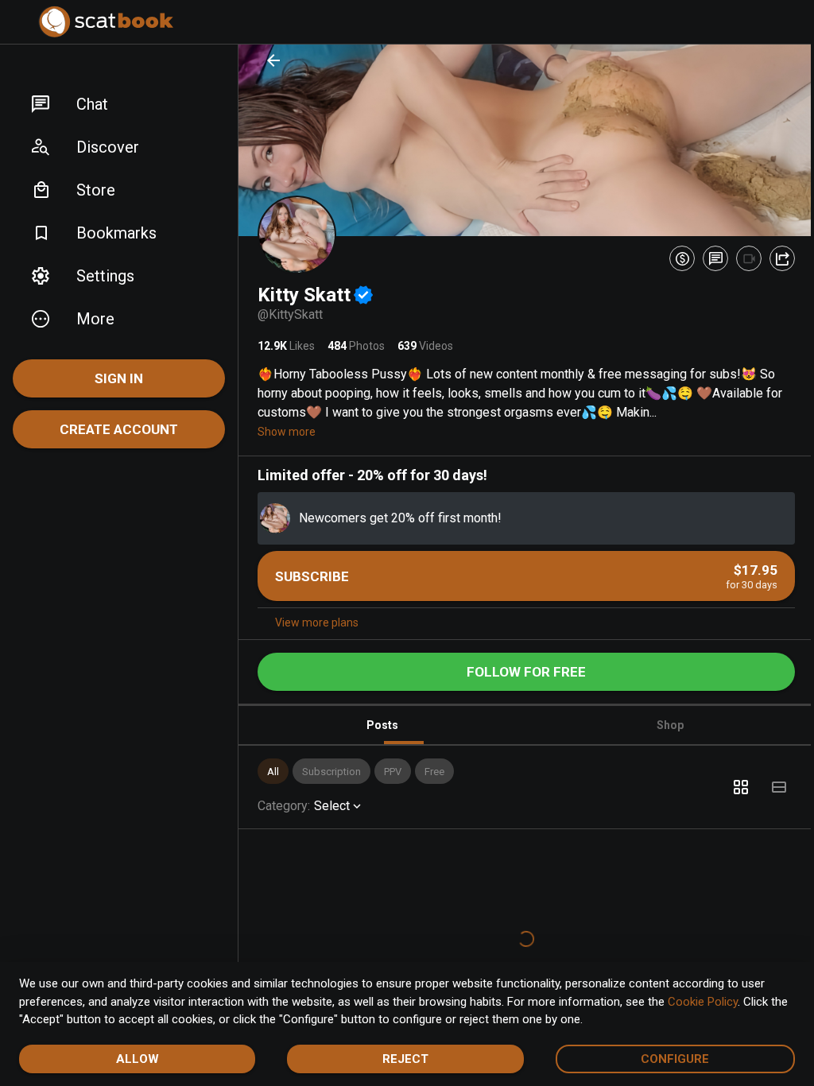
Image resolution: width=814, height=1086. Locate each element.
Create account (119, 429)
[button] (119, 104)
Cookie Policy (703, 1002)
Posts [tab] (379, 721)
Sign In (119, 378)
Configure (665, 1059)
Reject (400, 1059)
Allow (135, 1059)
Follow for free (520, 668)
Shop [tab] (661, 721)
